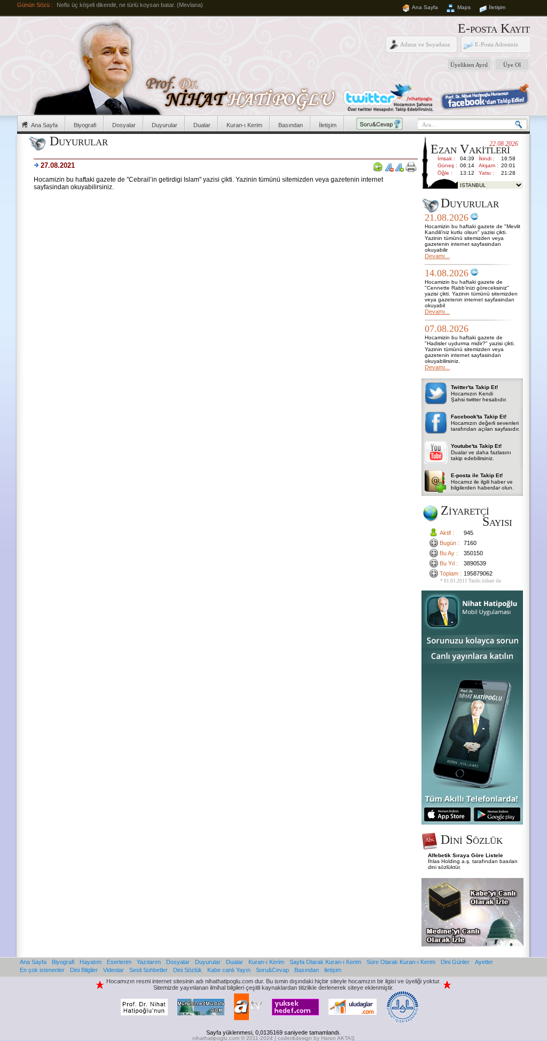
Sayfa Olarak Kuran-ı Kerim (325, 962)
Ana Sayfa (425, 7)
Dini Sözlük (187, 970)
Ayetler (484, 962)
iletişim (332, 970)
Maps (464, 7)
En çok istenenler (42, 970)
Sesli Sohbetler (148, 970)
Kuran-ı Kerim (244, 125)
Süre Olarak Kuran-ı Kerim (400, 962)
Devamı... (437, 256)
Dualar (201, 125)
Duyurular (164, 125)
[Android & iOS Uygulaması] (472, 822)
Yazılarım (149, 962)
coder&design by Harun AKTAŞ (316, 1038)
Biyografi (85, 125)
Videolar (113, 970)
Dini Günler (455, 962)
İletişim (497, 7)
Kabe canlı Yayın (229, 970)
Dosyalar (124, 125)
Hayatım (90, 962)
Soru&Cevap (272, 970)
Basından (290, 125)
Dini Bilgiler (84, 970)
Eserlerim (119, 962)
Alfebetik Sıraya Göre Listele (465, 855)
